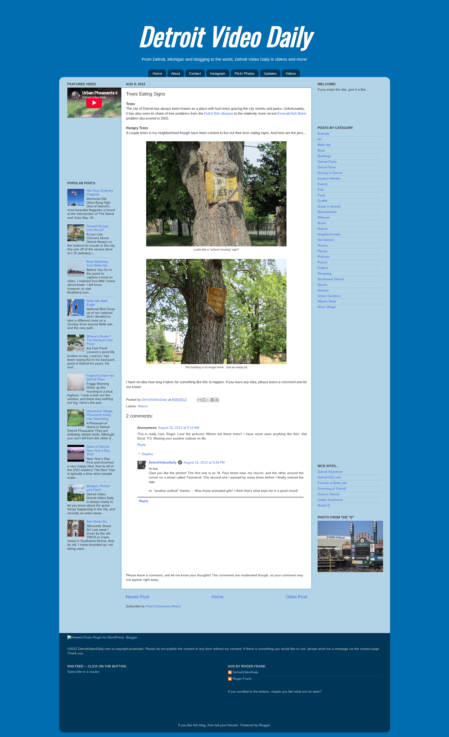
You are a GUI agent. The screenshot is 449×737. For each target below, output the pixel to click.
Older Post (296, 596)
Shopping (325, 273)
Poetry (322, 262)
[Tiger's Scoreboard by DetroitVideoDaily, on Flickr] (350, 571)
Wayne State (327, 301)
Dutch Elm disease (218, 113)
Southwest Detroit (331, 279)
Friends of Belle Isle (332, 483)
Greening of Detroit (332, 488)
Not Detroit (325, 240)
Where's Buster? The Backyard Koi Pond (100, 340)
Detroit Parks (327, 161)
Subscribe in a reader (83, 671)
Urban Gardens (329, 296)
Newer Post (137, 596)
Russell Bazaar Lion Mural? (98, 228)
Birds (321, 150)
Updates (270, 73)
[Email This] (199, 399)
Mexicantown (327, 212)
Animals (323, 133)
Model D (324, 505)
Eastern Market (329, 178)
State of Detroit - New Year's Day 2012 (99, 450)
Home (157, 73)
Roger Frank (242, 678)
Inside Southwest (330, 500)
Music (322, 223)
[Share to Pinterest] (217, 399)
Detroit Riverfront (330, 472)
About (175, 73)
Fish (321, 189)
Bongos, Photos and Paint (98, 488)
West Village (327, 307)
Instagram (217, 73)
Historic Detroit (328, 494)
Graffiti (322, 201)
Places (322, 251)
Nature (143, 406)
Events (323, 184)
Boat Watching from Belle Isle (97, 263)
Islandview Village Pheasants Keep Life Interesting (100, 414)
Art (320, 139)
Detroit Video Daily (224, 35)
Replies (147, 454)
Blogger (264, 725)
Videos (291, 73)
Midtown (324, 217)
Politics (323, 268)
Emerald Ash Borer (291, 113)
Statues (323, 290)
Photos (323, 245)
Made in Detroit (329, 206)
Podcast (324, 257)
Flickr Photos (245, 73)
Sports (322, 285)
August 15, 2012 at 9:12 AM (178, 427)
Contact (195, 73)
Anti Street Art (97, 521)
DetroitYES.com (329, 477)
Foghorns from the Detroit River (100, 377)
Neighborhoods (329, 234)
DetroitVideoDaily (155, 399)
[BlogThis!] (203, 399)
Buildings (324, 156)
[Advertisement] (90, 149)
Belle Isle (324, 145)
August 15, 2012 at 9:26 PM (204, 462)
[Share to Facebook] (212, 399)
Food (321, 195)
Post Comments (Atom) (163, 606)
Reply (141, 444)
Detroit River (327, 167)
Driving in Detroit (330, 173)
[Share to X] (208, 399)
